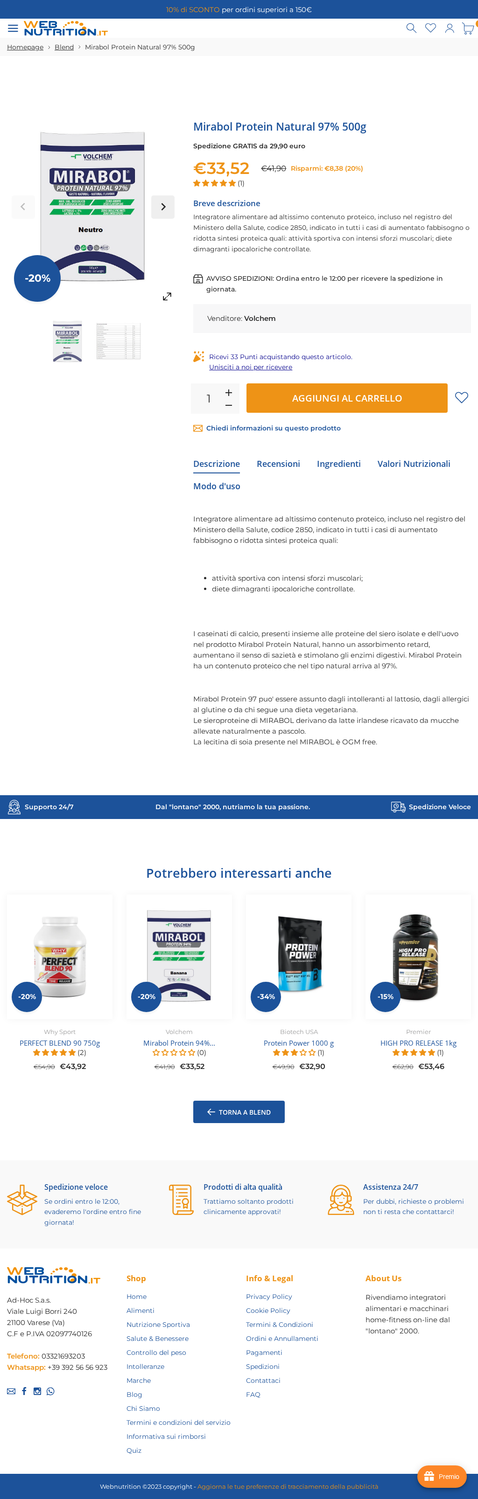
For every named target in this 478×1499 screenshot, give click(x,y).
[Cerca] (412, 28)
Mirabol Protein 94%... (179, 1043)
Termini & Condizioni (279, 1324)
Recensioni (278, 463)
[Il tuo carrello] (468, 28)
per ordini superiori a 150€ (239, 9)
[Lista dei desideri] (431, 28)
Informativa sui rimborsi (166, 1436)
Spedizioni (263, 1366)
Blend (64, 47)
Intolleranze (145, 1366)
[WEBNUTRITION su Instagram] (37, 1391)
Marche (139, 1380)
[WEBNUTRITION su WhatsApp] (50, 1391)
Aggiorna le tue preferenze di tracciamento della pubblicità (288, 1486)
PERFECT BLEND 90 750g (60, 1043)
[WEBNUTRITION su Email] (11, 1391)
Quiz (134, 1450)
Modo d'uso (216, 486)
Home (137, 1296)
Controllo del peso (156, 1352)
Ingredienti (339, 463)
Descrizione (216, 463)
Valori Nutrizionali (414, 463)
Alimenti (141, 1310)
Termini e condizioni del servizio (179, 1422)
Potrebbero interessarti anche (239, 872)
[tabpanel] (59, 988)
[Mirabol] (67, 341)
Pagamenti (264, 1352)
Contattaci (263, 1380)
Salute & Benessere (158, 1338)
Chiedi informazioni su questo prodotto (273, 428)
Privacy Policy (269, 1296)
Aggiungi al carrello (347, 398)
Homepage (25, 47)
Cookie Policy (268, 1310)
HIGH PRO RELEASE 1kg (418, 1043)
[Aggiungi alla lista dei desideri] (461, 397)
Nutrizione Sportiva (158, 1324)
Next (163, 207)
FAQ (253, 1394)
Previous (23, 207)
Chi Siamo (143, 1408)
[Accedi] (449, 28)
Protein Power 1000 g (299, 1043)
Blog (134, 1394)
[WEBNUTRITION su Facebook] (24, 1391)
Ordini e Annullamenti (282, 1338)
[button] (215, 183)
